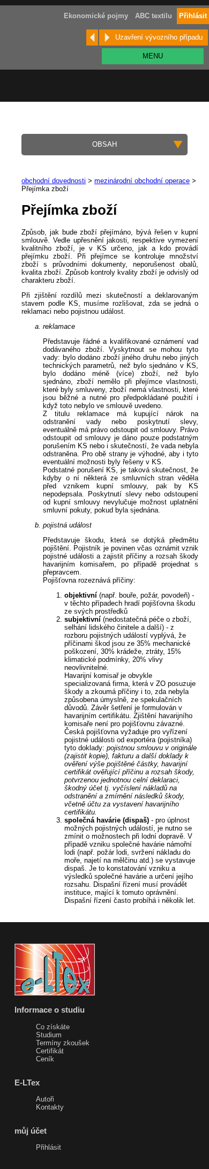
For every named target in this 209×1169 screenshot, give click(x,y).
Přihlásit (48, 1147)
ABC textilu (153, 16)
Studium (49, 1035)
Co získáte (53, 1027)
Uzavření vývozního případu (159, 37)
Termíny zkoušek (62, 1043)
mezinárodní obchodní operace (142, 181)
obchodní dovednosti (53, 181)
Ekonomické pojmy (96, 16)
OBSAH (104, 144)
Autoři (45, 1099)
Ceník (45, 1059)
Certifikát (50, 1051)
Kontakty (50, 1107)
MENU (153, 56)
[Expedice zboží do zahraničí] (92, 37)
